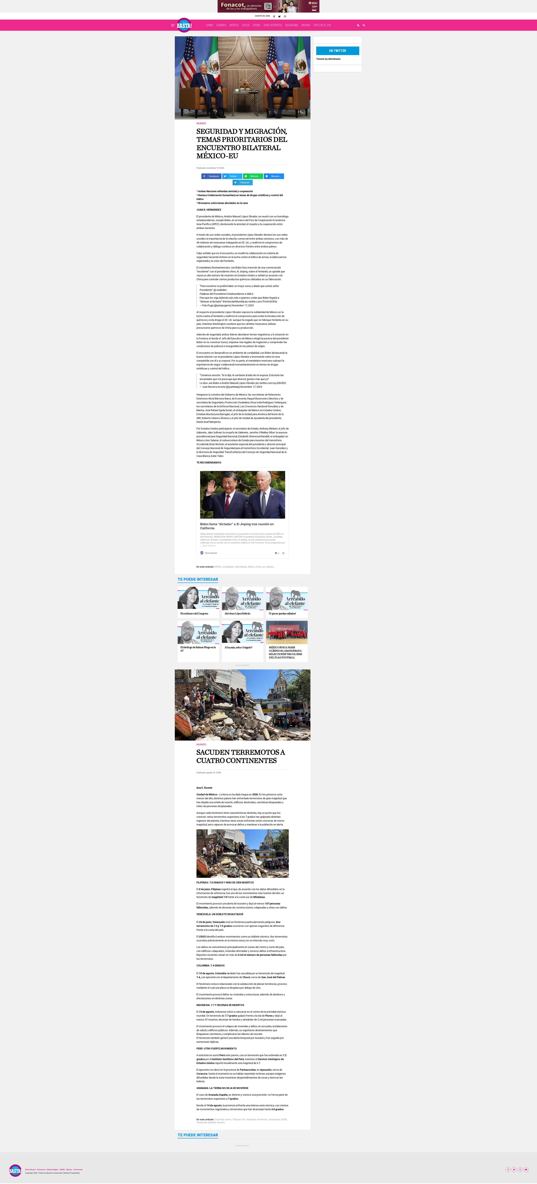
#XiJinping (240, 567)
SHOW (256, 25)
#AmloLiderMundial (233, 301)
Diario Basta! (30, 1169)
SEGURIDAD (291, 25)
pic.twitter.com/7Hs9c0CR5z (261, 301)
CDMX (209, 25)
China (258, 567)
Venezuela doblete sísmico (210, 1122)
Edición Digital (52, 1169)
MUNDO (306, 25)
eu (264, 567)
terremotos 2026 (278, 1119)
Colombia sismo (222, 1119)
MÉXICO (234, 25)
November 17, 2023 (243, 305)
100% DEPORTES (272, 25)
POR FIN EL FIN (322, 25)
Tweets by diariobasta (328, 58)
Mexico (270, 567)
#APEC (218, 567)
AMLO (251, 567)
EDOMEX (221, 25)
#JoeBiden (228, 567)
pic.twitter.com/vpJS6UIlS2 (271, 383)
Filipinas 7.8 (239, 1119)
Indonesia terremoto (256, 1119)
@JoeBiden (220, 289)
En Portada (78, 1169)
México (69, 1169)
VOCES (245, 25)
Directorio (41, 1169)
